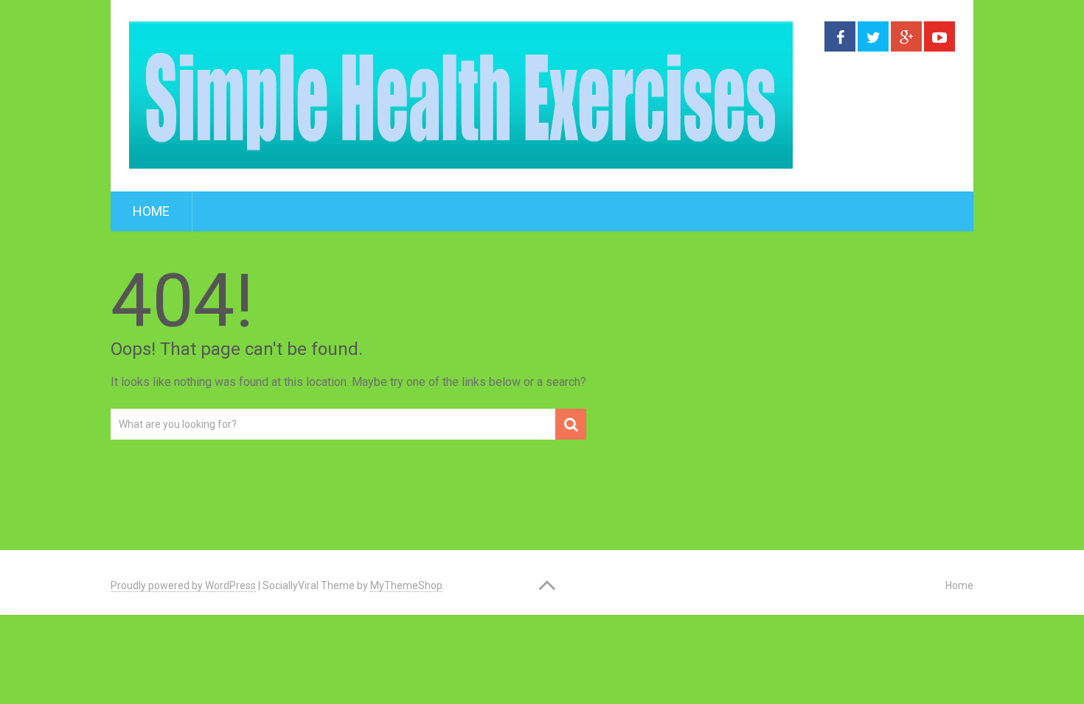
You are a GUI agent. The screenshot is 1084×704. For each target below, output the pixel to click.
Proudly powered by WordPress (183, 585)
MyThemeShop (406, 585)
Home (151, 211)
